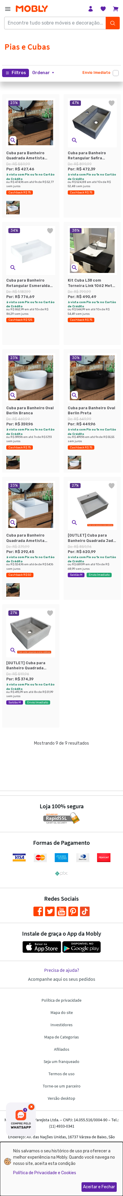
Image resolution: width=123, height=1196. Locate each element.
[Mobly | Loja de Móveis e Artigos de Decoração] (32, 8)
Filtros (19, 72)
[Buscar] (113, 23)
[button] (43, 73)
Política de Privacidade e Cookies (44, 1172)
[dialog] (61, 1169)
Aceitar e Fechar (99, 1186)
